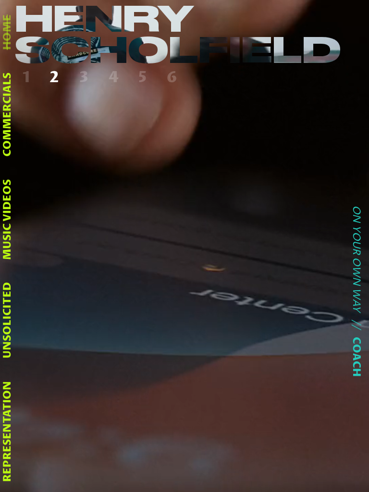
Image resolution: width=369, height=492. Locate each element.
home (7, 32)
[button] (29, 78)
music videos (7, 219)
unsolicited (7, 320)
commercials (7, 114)
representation (7, 431)
